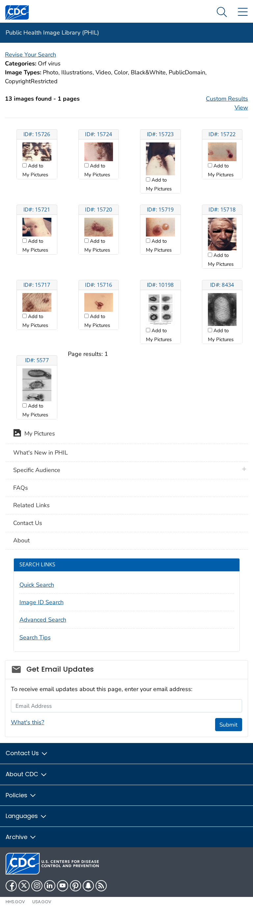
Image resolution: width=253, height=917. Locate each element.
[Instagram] (36, 885)
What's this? (27, 722)
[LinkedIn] (49, 885)
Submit (228, 725)
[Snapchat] (88, 885)
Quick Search (36, 585)
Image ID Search (41, 602)
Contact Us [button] (23, 753)
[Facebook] (11, 885)
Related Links (31, 505)
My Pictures (38, 434)
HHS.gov (15, 902)
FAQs (20, 488)
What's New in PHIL (40, 453)
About (21, 540)
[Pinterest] (75, 885)
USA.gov (41, 902)
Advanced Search (42, 620)
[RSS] (101, 885)
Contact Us (27, 523)
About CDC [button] (23, 774)
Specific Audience (36, 470)
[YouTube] (62, 885)
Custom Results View (227, 103)
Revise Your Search (30, 55)
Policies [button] (17, 795)
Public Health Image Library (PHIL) (52, 33)
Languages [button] (23, 816)
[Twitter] (24, 885)
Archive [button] (17, 837)
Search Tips (35, 637)
